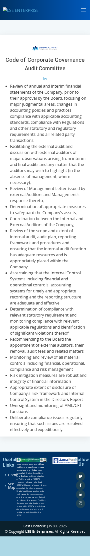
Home (13, 475)
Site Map (11, 485)
